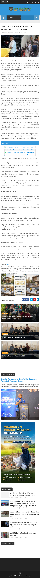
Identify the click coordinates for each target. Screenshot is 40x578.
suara (8, 264)
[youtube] (38, 2)
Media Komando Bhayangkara (25, 576)
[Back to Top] (20, 573)
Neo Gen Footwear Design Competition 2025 (20, 147)
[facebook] (30, 2)
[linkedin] (35, 2)
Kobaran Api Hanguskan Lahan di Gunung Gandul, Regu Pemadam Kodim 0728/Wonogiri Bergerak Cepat (23, 524)
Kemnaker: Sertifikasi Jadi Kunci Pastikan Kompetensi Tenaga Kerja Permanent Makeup (19, 380)
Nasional (23, 33)
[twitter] (28, 2)
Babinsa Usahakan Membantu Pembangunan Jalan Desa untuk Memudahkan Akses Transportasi (17, 318)
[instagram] (33, 2)
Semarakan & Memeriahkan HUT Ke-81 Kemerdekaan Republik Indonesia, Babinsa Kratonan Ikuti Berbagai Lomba (24, 514)
